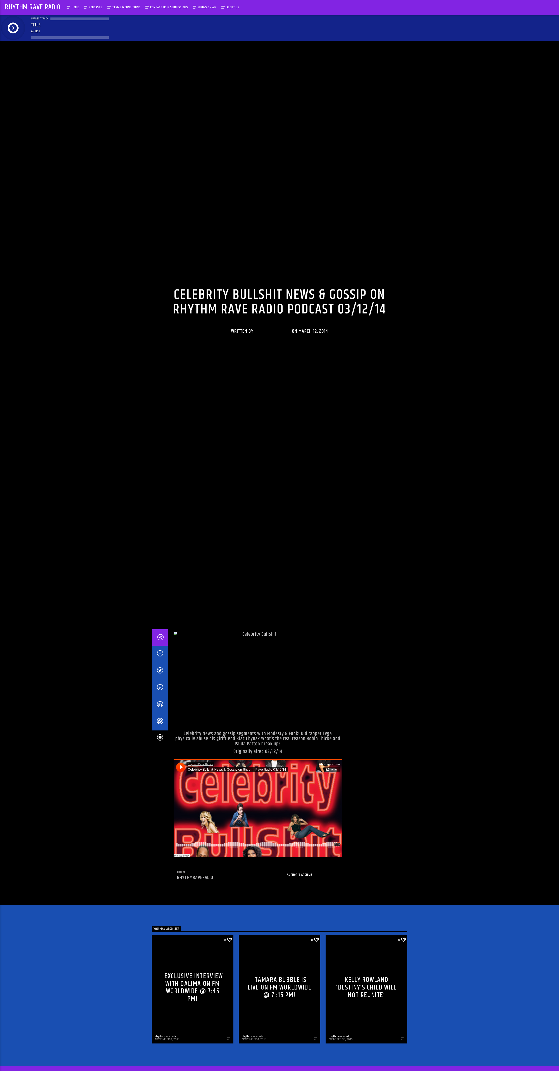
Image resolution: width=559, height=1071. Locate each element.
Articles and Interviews (347, 987)
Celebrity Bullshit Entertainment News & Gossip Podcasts (292, 303)
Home (75, 7)
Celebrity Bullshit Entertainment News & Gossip (203, 303)
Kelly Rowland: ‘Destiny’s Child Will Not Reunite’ (366, 1035)
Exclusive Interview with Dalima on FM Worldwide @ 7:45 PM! (193, 1035)
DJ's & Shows (164, 987)
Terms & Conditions (126, 7)
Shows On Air (207, 7)
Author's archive (299, 922)
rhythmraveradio (273, 353)
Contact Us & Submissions (169, 7)
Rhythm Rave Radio (33, 7)
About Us (232, 7)
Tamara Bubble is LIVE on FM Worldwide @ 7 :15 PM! (280, 1035)
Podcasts (95, 7)
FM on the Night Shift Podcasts (368, 303)
